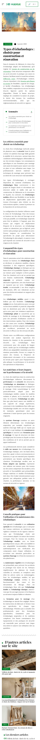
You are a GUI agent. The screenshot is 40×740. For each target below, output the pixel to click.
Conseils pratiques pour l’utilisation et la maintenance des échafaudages (20, 131)
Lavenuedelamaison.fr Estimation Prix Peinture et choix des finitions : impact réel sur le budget (18, 701)
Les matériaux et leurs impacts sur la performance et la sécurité (20, 126)
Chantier (8, 44)
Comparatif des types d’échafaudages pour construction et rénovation (20, 122)
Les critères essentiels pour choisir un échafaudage (20, 117)
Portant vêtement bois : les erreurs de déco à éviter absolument (17, 729)
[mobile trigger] (3, 4)
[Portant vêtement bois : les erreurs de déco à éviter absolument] (19, 715)
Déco (5, 724)
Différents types (9, 79)
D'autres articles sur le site (16, 644)
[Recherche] (29, 4)
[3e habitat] (13, 4)
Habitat (6, 669)
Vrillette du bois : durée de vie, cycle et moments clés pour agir (18, 673)
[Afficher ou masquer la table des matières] (25, 111)
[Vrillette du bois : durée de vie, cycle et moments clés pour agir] (19, 660)
